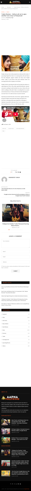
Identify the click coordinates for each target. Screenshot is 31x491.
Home (2, 7)
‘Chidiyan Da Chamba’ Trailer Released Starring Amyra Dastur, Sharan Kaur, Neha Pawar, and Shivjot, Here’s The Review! (14, 299)
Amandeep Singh (9, 17)
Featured (16, 314)
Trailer (7, 12)
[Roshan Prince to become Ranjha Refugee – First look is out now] (5, 440)
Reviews (9, 7)
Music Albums (16, 323)
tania (3, 131)
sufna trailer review (20, 128)
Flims (16, 317)
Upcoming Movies (16, 342)
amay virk (4, 128)
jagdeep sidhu (11, 128)
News (16, 330)
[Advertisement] (15, 37)
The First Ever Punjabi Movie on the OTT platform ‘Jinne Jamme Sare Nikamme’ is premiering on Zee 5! (20, 473)
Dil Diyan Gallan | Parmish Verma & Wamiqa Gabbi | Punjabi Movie (20, 430)
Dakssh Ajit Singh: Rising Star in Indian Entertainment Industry (14, 296)
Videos (16, 346)
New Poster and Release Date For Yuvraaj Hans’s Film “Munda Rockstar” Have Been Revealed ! (14, 292)
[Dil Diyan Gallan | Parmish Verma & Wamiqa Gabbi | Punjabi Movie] (5, 431)
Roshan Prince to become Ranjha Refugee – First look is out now (20, 438)
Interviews (16, 320)
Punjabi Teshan (26, 488)
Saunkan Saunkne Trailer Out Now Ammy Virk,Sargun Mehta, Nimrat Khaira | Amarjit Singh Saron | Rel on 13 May (20, 463)
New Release (16, 327)
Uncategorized (16, 339)
